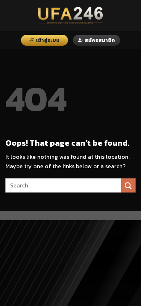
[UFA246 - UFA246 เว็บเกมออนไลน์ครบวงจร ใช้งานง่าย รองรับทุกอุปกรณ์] (70, 15)
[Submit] (128, 185)
